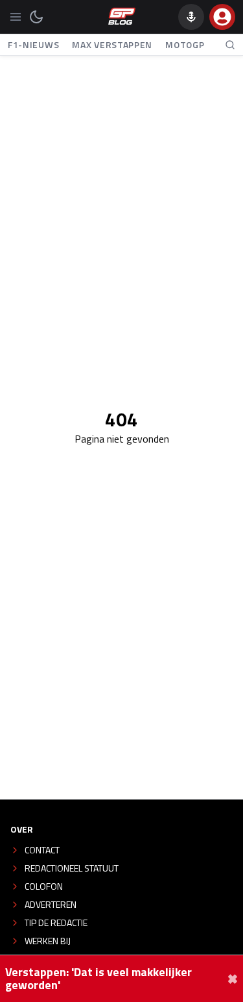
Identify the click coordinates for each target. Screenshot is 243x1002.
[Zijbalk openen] (15, 17)
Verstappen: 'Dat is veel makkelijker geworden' (98, 979)
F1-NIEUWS (33, 44)
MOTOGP (184, 44)
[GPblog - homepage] (121, 17)
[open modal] (222, 17)
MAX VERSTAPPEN (112, 44)
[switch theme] (36, 17)
